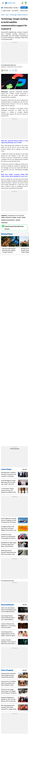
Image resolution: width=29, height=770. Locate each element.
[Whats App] (10, 70)
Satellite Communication (8, 220)
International (8, 8)
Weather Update (24, 10)
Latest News (6, 469)
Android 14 (9, 217)
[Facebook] (13, 70)
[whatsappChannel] (26, 3)
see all (25, 469)
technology (4, 222)
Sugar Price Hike (6, 10)
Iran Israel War (15, 10)
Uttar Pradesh (7, 670)
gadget (14, 217)
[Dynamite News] (10, 3)
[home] (2, 7)
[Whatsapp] (3, 226)
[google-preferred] (5, 70)
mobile (24, 217)
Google (19, 217)
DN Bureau (13, 65)
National (16, 8)
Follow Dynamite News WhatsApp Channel (13, 227)
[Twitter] (16, 70)
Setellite (18, 220)
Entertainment (7, 604)
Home (2, 15)
